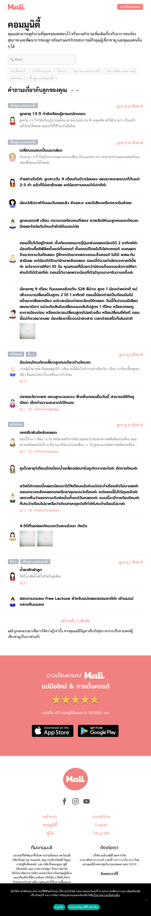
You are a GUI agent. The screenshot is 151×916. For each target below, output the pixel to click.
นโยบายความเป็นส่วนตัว (106, 895)
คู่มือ (50, 833)
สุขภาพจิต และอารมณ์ (121, 71)
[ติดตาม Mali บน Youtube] (86, 803)
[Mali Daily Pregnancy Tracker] (62, 7)
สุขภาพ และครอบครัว (87, 71)
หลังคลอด (16, 78)
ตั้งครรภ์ (62, 71)
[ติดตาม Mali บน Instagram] (75, 803)
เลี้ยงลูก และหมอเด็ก (41, 78)
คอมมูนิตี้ (50, 824)
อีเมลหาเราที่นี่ (109, 873)
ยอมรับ (59, 907)
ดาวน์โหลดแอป (130, 7)
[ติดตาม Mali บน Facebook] (64, 803)
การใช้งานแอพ (41, 71)
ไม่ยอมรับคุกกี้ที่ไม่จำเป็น (83, 907)
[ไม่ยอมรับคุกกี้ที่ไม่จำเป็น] (146, 900)
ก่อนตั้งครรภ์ (18, 71)
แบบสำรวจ (101, 816)
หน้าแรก (50, 816)
